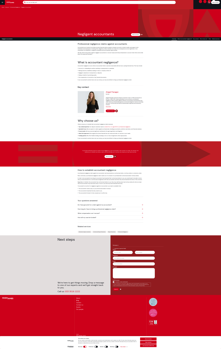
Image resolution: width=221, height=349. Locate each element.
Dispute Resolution (111, 231)
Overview (174, 39)
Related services (216, 39)
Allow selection (148, 342)
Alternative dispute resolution (85, 231)
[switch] (96, 347)
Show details (123, 346)
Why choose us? (203, 39)
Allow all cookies (148, 338)
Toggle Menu (2, 2)
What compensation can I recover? (89, 213)
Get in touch (109, 156)
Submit (25, 2)
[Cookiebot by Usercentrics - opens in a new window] (70, 347)
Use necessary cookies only (148, 345)
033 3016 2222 (72, 291)
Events (78, 307)
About (78, 298)
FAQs (210, 39)
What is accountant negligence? (185, 39)
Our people (79, 309)
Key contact (196, 39)
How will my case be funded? (87, 217)
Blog (77, 300)
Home (3, 7)
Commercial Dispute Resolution (99, 231)
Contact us (79, 305)
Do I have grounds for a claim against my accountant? (95, 205)
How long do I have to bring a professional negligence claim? (97, 209)
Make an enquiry (135, 34)
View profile (108, 106)
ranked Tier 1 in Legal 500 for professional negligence (117, 126)
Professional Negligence (15, 7)
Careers (78, 303)
